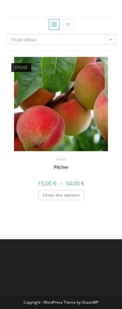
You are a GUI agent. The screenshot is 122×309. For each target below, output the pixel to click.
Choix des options (61, 195)
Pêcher (61, 167)
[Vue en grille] (54, 24)
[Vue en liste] (68, 24)
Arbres (61, 159)
